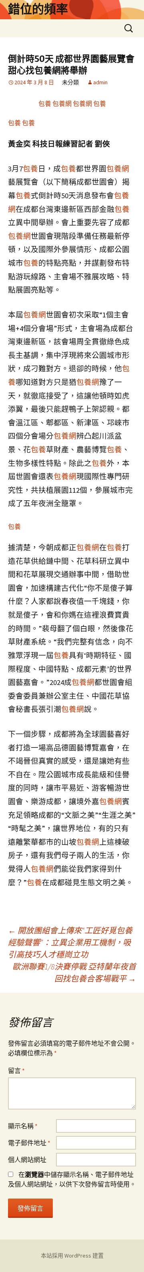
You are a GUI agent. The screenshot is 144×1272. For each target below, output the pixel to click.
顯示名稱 (23, 1126)
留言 (16, 1071)
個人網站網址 (27, 1160)
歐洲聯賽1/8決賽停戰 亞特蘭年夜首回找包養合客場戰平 (74, 972)
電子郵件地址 (29, 1143)
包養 (44, 104)
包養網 (62, 104)
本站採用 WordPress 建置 (72, 1255)
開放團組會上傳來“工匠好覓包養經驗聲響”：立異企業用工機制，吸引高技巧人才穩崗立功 (70, 942)
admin (100, 82)
